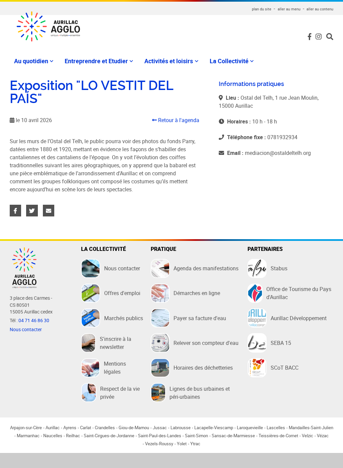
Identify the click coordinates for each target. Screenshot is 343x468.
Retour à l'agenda (178, 120)
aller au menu (289, 8)
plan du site (261, 8)
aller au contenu (319, 8)
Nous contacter (26, 329)
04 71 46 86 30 (33, 320)
